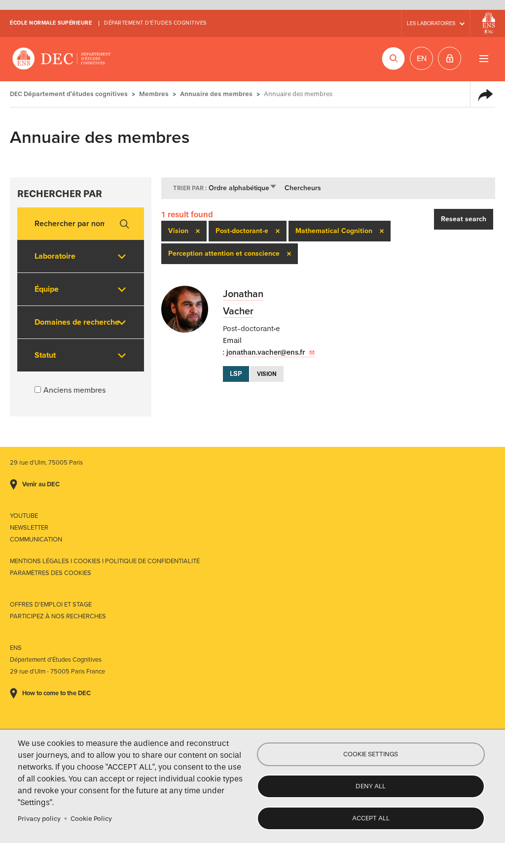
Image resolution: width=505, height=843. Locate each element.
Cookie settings (370, 754)
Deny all (371, 786)
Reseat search (463, 219)
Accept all (371, 818)
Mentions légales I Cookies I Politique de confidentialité (105, 561)
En (422, 59)
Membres (154, 94)
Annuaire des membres (216, 94)
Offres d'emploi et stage (51, 604)
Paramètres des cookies (50, 573)
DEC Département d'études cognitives (61, 59)
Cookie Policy (91, 818)
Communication (36, 539)
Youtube (24, 516)
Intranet (449, 58)
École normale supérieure (51, 23)
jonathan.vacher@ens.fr (265, 352)
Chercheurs (303, 188)
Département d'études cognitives (155, 23)
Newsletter (29, 528)
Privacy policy (39, 818)
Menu (483, 58)
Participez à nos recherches (58, 616)
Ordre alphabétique (243, 188)
